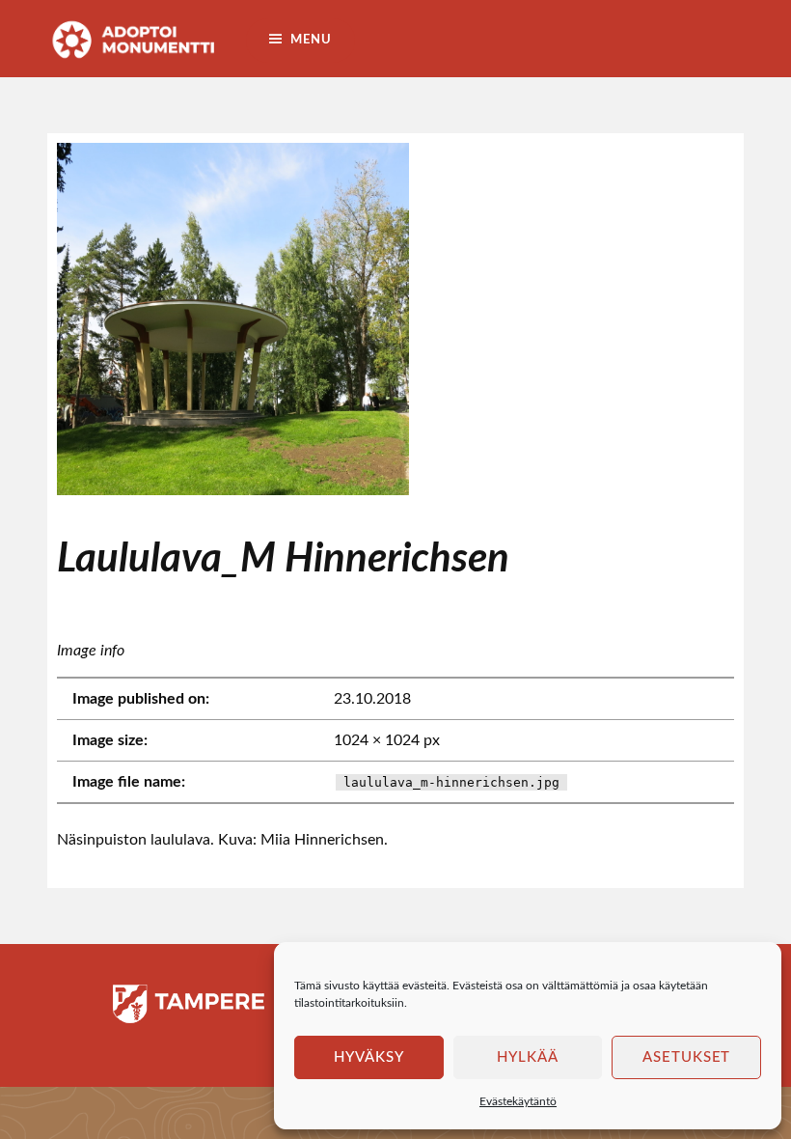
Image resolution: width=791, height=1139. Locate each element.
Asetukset (686, 1057)
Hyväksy (369, 1057)
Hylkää (528, 1057)
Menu (310, 40)
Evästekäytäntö (518, 1101)
